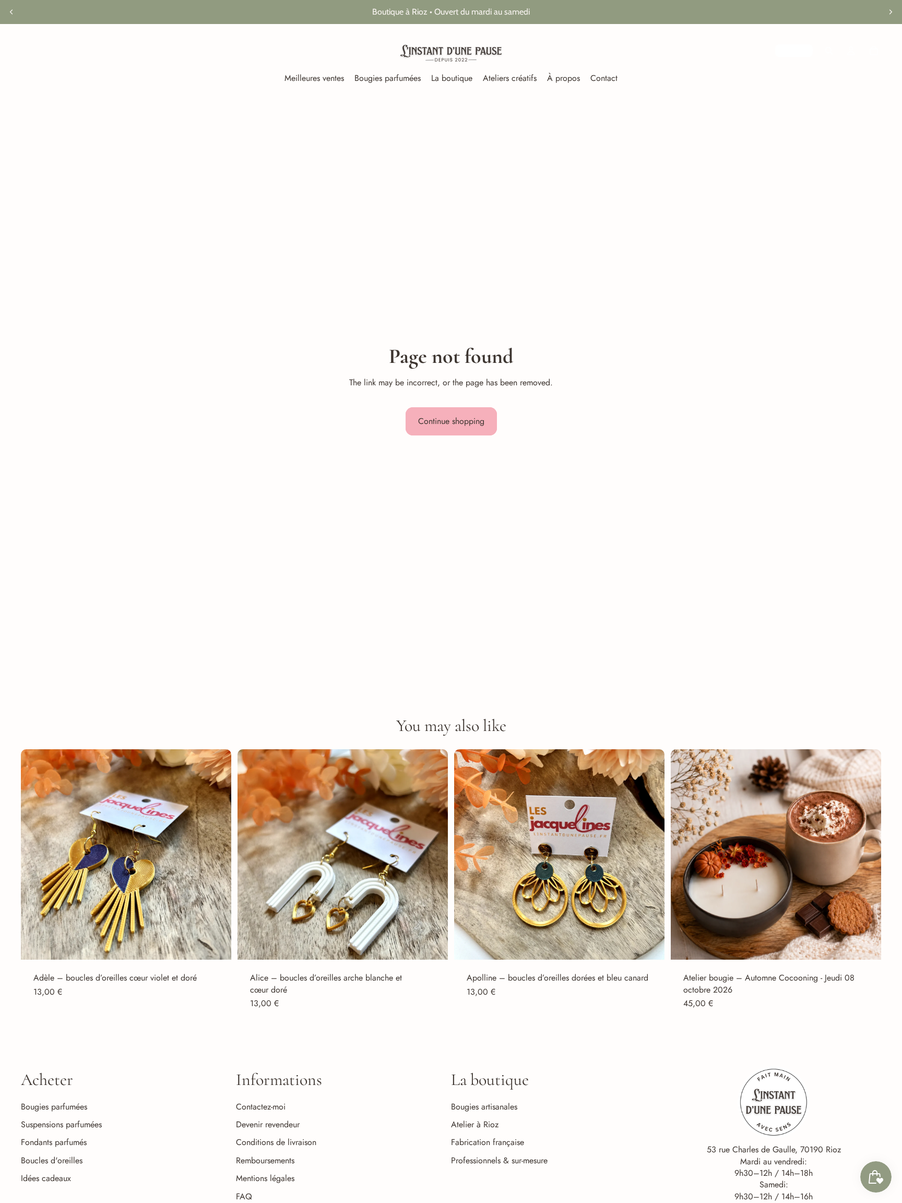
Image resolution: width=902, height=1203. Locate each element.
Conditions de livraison (276, 1143)
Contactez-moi (261, 1107)
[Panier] (873, 50)
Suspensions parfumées (61, 1124)
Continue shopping (451, 421)
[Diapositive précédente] (11, 12)
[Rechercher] (828, 50)
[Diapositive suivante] (890, 12)
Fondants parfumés (54, 1143)
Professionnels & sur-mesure (499, 1160)
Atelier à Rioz (475, 1124)
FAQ (244, 1196)
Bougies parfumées (54, 1107)
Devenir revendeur (268, 1124)
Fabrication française (487, 1143)
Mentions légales (265, 1178)
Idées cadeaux (46, 1178)
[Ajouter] (215, 943)
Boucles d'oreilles (51, 1160)
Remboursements (265, 1160)
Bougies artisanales (484, 1107)
